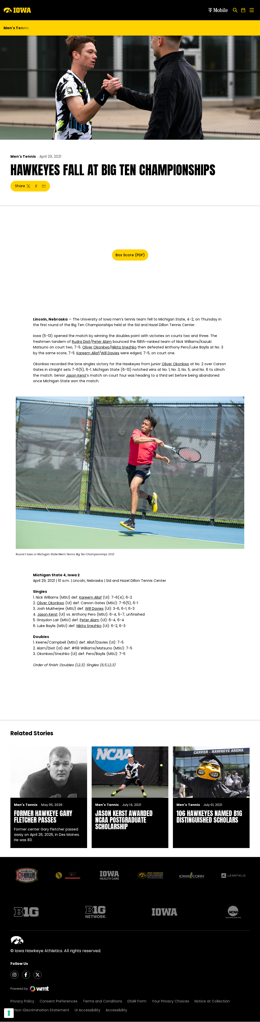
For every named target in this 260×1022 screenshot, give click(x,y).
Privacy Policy (22, 1001)
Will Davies (110, 353)
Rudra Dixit (81, 341)
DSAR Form (137, 1001)
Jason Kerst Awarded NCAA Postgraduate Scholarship (124, 820)
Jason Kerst (76, 375)
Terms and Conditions (102, 1001)
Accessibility (116, 1010)
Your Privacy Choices (170, 1001)
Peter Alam (102, 341)
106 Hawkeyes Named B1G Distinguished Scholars (209, 816)
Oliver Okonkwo (96, 347)
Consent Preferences (58, 1001)
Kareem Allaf (87, 353)
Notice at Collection (212, 1001)
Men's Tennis (23, 156)
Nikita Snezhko (124, 347)
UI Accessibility (87, 1010)
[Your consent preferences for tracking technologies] (9, 1013)
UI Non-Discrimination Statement (39, 1010)
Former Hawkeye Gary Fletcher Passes (43, 816)
